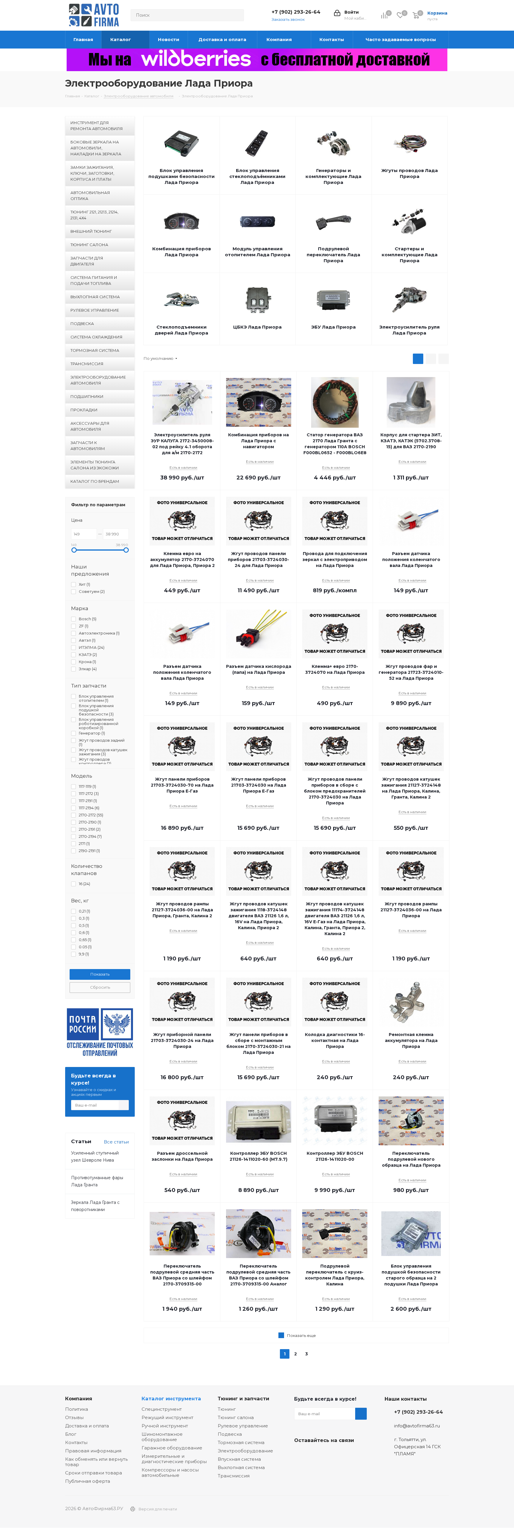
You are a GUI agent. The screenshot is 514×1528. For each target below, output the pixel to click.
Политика (76, 1409)
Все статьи (116, 1142)
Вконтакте (300, 1454)
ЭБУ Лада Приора (333, 327)
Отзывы (74, 1417)
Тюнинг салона (236, 1417)
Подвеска (230, 1434)
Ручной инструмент (165, 1426)
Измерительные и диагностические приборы (174, 1458)
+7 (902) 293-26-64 (296, 12)
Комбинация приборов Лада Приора (181, 251)
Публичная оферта (87, 1481)
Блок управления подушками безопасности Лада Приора (181, 176)
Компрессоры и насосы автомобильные (170, 1472)
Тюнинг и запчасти (243, 1399)
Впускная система (239, 1459)
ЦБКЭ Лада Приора (257, 327)
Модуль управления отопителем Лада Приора (257, 251)
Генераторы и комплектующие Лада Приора (333, 176)
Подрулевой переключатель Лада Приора (333, 254)
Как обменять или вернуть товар (96, 1461)
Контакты (76, 1442)
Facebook (315, 1454)
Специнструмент (162, 1409)
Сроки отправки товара (93, 1473)
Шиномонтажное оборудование (162, 1436)
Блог (70, 1434)
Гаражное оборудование (172, 1448)
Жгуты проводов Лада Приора (409, 173)
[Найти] (237, 15)
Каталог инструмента (171, 1399)
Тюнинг (227, 1409)
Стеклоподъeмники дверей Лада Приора (181, 330)
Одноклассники (330, 1454)
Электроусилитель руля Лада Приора (409, 330)
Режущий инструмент (167, 1417)
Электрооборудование (245, 1451)
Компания (78, 1399)
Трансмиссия (234, 1476)
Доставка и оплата (87, 1426)
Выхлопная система (241, 1467)
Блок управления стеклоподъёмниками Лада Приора (257, 176)
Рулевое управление (243, 1426)
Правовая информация (93, 1451)
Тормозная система (241, 1442)
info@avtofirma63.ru (417, 1426)
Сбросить (100, 987)
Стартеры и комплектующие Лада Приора (410, 254)
